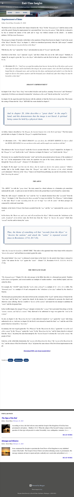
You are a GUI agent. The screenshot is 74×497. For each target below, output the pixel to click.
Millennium (18, 360)
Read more (67, 435)
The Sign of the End (9, 418)
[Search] (71, 4)
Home (10, 12)
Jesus (18, 12)
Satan (26, 360)
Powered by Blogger (38, 485)
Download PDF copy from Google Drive (37, 351)
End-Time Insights (32, 3)
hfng (41, 489)
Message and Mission (10, 441)
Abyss (10, 360)
